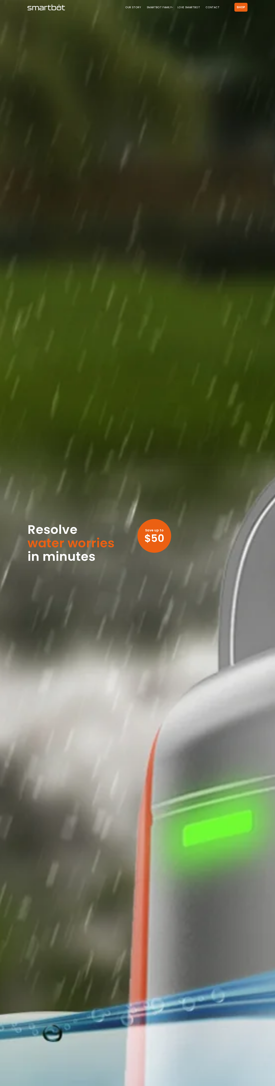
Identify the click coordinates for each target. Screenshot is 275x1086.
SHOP (241, 7)
